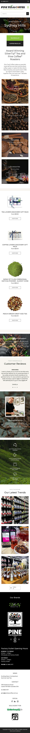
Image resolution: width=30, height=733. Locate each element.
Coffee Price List (15, 43)
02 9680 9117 (4, 1)
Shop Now (15, 94)
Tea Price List (15, 38)
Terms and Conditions (15, 731)
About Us (15, 351)
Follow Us (14, 588)
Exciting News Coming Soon (9, 676)
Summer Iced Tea (6, 678)
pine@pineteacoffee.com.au (9, 693)
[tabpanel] (15, 25)
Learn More (15, 431)
